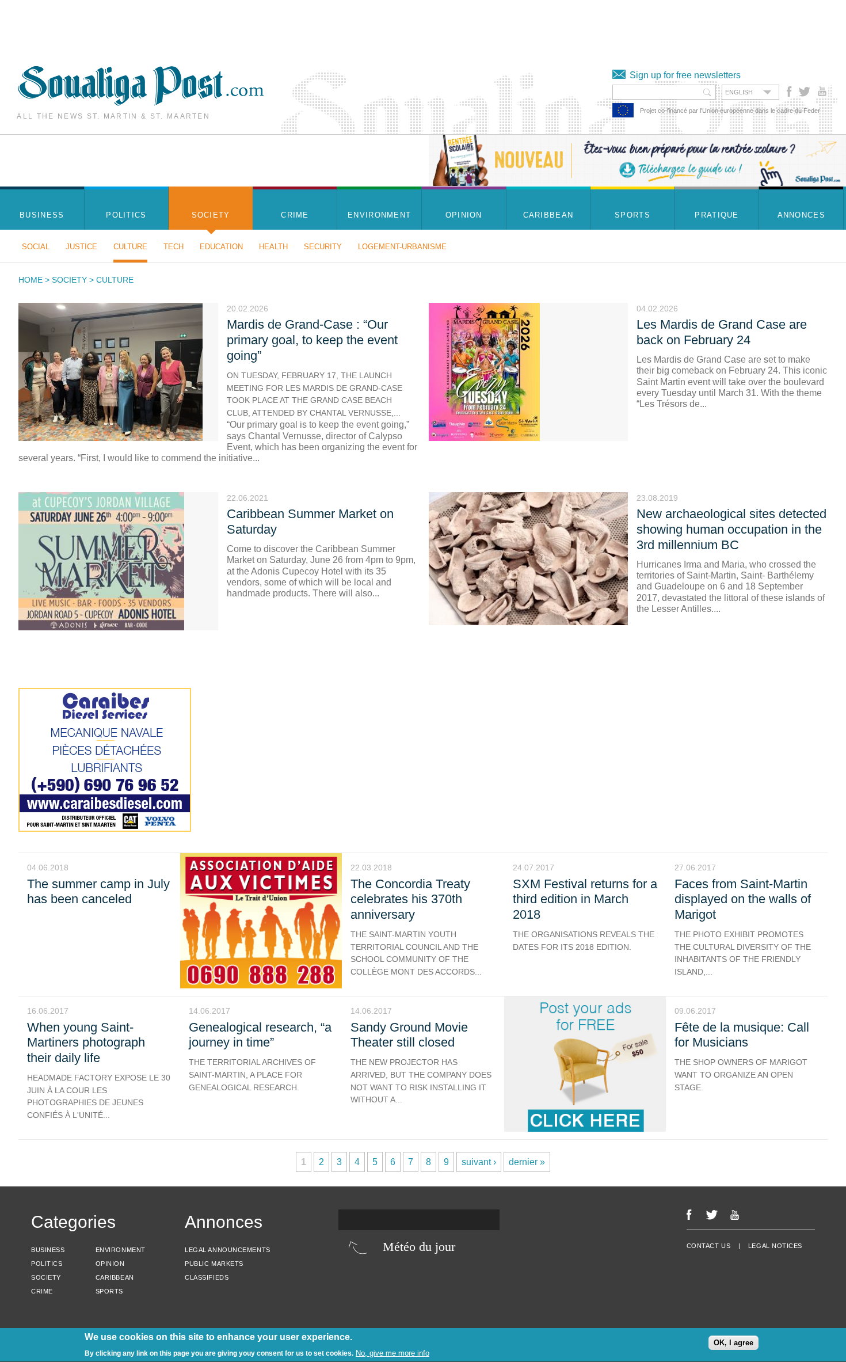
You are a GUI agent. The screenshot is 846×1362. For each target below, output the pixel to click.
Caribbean (115, 1277)
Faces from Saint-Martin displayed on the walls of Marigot (742, 899)
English (739, 92)
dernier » (527, 1162)
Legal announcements (227, 1249)
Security (323, 246)
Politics (46, 1263)
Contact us (709, 1245)
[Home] (141, 103)
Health (273, 246)
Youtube (823, 91)
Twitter (804, 91)
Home (30, 279)
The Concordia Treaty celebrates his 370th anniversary (410, 899)
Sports (109, 1291)
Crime (42, 1291)
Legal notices (775, 1245)
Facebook (789, 91)
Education (221, 246)
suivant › (479, 1162)
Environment (121, 1249)
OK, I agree (733, 1343)
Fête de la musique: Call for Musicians (741, 1035)
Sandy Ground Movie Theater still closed (409, 1035)
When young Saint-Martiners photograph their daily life (86, 1043)
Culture (130, 246)
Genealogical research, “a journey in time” (260, 1035)
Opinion (110, 1263)
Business (47, 1249)
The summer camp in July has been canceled (98, 892)
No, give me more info (392, 1353)
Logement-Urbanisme (402, 246)
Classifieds (206, 1277)
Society (69, 279)
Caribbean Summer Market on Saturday (310, 522)
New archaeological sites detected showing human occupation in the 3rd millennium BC (731, 529)
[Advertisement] (209, 26)
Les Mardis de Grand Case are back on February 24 (722, 332)
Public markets (214, 1263)
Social (35, 246)
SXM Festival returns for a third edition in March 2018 (585, 899)
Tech (173, 246)
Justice (81, 246)
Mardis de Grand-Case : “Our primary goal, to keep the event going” (312, 340)
